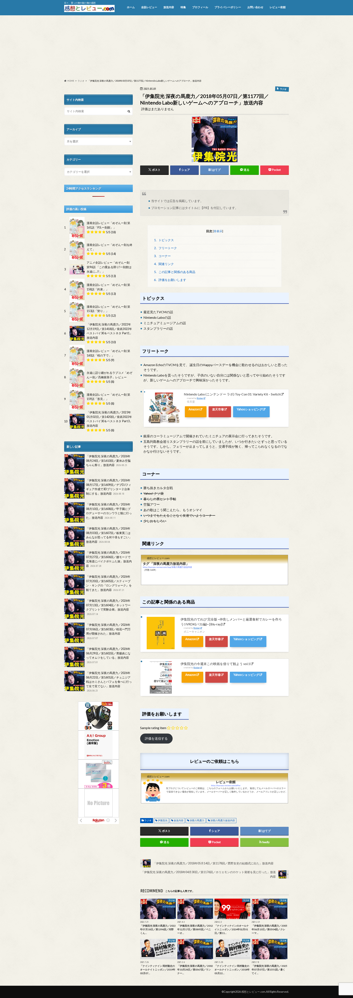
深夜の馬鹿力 (197, 820)
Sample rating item (153, 728)
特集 (183, 7)
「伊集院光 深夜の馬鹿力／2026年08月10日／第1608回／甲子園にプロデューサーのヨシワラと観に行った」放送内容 (109, 511)
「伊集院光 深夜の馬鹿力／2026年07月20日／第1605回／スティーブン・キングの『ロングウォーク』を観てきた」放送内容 (109, 583)
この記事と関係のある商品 (174, 272)
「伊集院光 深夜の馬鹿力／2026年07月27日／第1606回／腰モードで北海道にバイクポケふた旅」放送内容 (109, 559)
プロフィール (200, 7)
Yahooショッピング (249, 409)
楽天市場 (218, 409)
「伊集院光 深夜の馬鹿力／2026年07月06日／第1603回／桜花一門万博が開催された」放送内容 (108, 631)
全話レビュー (149, 7)
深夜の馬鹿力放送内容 (222, 820)
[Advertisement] (176, 47)
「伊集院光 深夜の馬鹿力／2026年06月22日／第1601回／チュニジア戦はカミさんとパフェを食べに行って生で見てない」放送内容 (109, 681)
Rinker (200, 398)
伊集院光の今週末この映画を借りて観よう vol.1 (215, 664)
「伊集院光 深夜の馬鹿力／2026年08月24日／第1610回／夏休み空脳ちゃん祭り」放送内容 (108, 460)
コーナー (162, 256)
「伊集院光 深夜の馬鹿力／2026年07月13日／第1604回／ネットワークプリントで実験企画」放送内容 (108, 607)
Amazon (194, 409)
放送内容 (168, 7)
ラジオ (148, 820)
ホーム (131, 7)
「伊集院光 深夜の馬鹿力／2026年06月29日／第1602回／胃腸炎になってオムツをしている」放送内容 (108, 655)
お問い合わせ (255, 7)
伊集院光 (163, 820)
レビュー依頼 (278, 7)
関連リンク (164, 264)
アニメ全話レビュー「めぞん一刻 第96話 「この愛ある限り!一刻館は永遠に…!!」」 (109, 267)
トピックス (164, 240)
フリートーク (165, 248)
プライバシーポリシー (227, 7)
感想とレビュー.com (253, 991)
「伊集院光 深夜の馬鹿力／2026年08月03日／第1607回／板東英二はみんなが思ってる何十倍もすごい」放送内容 (109, 535)
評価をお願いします (170, 280)
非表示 (218, 231)
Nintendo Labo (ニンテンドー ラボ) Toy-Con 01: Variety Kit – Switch (232, 394)
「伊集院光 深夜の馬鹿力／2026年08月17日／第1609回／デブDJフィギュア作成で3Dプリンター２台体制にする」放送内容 (108, 486)
